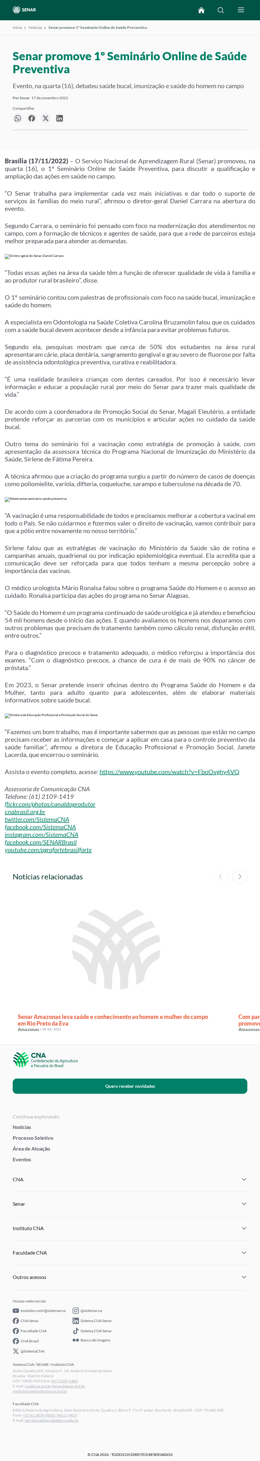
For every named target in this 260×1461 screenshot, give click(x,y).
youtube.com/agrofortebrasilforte (48, 849)
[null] (18, 118)
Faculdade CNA (34, 1330)
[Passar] (240, 876)
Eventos (22, 1159)
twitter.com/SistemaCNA (37, 819)
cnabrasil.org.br (25, 811)
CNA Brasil (30, 1341)
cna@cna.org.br (38, 1386)
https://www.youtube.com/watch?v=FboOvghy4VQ (169, 771)
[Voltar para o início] (201, 10)
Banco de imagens (95, 1340)
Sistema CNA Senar (96, 1320)
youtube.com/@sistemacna (43, 1310)
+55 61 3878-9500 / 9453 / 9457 (50, 1415)
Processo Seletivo (33, 1138)
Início (17, 27)
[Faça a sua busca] (220, 10)
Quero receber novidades (130, 1086)
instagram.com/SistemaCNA (41, 834)
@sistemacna (91, 1310)
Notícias (35, 27)
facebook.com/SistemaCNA (40, 827)
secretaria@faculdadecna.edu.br (52, 1420)
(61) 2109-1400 (64, 1381)
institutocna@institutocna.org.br (40, 1391)
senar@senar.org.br (68, 1386)
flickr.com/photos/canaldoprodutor (50, 804)
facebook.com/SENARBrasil (41, 842)
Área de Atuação (31, 1148)
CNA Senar (30, 1320)
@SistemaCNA (32, 1351)
